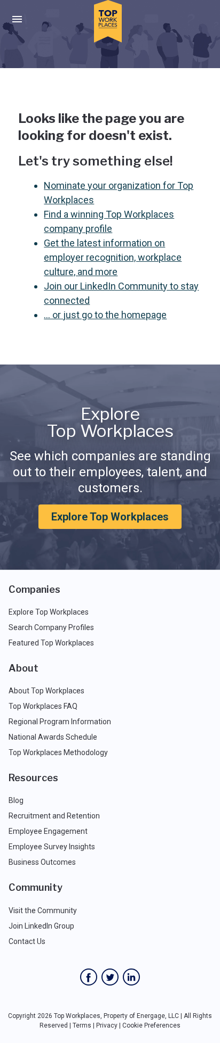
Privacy (106, 1025)
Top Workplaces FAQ (43, 706)
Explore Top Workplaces (110, 516)
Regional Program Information (60, 721)
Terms (82, 1025)
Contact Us (27, 941)
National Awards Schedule (53, 737)
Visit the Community (43, 910)
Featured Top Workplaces (51, 643)
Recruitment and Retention (54, 816)
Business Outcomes (42, 862)
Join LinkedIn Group (41, 926)
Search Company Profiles (51, 627)
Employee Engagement (48, 831)
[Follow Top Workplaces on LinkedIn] (131, 977)
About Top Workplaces (46, 690)
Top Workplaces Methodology (58, 752)
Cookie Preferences (151, 1025)
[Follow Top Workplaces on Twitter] (110, 977)
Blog (16, 800)
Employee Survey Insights (52, 846)
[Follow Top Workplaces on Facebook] (88, 977)
